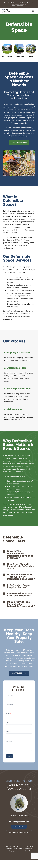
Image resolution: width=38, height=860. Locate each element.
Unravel (27, 851)
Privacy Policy (18, 848)
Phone (8, 713)
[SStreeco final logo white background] (6, 9)
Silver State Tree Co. (18, 846)
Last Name (10, 704)
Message (9, 741)
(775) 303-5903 (25, 2)
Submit (9, 756)
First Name (10, 695)
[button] (19, 554)
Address (8, 732)
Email (8, 722)
